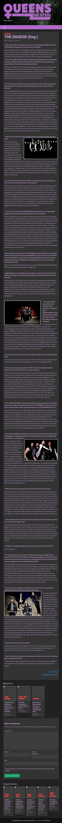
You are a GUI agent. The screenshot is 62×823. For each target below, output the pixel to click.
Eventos (6, 696)
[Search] (57, 27)
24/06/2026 (8, 715)
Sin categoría (7, 33)
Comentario (8, 731)
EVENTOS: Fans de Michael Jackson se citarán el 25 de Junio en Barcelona (41, 804)
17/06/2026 (22, 711)
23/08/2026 (8, 812)
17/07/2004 (16, 40)
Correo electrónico (35, 752)
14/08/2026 (19, 811)
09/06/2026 (36, 715)
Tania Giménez (9, 40)
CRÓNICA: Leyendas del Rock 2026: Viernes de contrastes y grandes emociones (8, 804)
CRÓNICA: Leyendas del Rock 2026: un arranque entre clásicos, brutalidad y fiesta (31, 804)
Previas (25, 696)
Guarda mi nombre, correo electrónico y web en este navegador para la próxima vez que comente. (29, 769)
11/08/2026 (30, 812)
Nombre (7, 751)
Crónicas (7, 794)
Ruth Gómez (8, 713)
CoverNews (39, 820)
